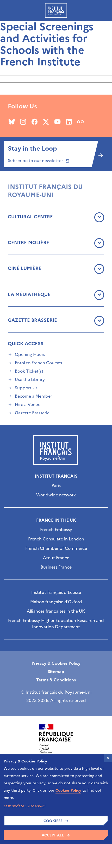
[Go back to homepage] (56, 10)
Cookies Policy (68, 790)
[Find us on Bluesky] (11, 121)
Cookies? (52, 821)
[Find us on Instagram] (23, 121)
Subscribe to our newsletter (36, 160)
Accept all (53, 835)
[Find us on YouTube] (57, 121)
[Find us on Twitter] (46, 121)
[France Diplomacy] (56, 739)
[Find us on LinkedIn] (69, 121)
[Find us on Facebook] (34, 121)
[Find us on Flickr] (80, 121)
